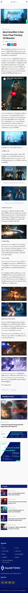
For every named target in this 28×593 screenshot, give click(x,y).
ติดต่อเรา (17, 557)
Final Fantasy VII (5, 389)
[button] (23, 396)
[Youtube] (15, 44)
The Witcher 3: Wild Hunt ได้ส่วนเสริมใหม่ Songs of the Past (17, 528)
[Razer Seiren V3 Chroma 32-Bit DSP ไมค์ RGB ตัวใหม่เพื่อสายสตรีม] (4, 518)
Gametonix (23, 590)
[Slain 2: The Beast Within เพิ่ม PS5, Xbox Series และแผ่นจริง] (4, 492)
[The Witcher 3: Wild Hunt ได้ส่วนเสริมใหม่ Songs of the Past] (4, 526)
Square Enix (13, 389)
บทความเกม (18, 551)
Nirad (7, 41)
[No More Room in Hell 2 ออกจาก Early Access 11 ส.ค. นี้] (4, 501)
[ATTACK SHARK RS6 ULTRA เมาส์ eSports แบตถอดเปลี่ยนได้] (4, 509)
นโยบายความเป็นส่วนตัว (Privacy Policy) (7, 561)
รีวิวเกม (3, 554)
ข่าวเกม (17, 548)
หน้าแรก (4, 548)
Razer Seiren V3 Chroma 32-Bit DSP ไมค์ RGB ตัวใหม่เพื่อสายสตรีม (17, 519)
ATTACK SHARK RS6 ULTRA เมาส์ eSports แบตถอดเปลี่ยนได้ (16, 511)
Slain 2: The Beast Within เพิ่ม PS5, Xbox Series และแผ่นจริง (16, 494)
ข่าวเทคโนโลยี (5, 551)
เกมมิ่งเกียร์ (4, 557)
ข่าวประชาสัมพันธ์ (19, 554)
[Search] (26, 2)
